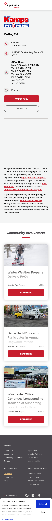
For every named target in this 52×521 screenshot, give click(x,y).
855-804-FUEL (12, 495)
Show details (7, 519)
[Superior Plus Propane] (11, 5)
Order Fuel (21, 98)
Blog (6, 480)
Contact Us (21, 108)
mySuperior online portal (33, 177)
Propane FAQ (33, 477)
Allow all (43, 504)
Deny (43, 512)
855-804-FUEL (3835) (31, 200)
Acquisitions (33, 457)
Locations (8, 473)
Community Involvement (13, 457)
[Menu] (46, 5)
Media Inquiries (34, 461)
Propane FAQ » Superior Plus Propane (23, 189)
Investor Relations (35, 454)
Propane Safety (34, 473)
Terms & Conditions (36, 480)
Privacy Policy (33, 484)
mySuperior (32, 450)
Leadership (8, 454)
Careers (7, 461)
